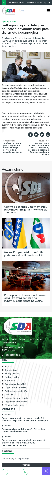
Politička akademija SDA (16, 391)
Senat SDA (10, 380)
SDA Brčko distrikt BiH (15, 405)
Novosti (13, 21)
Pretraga (26, 464)
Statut (8, 366)
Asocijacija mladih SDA (15, 384)
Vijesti (5, 21)
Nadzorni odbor (12, 377)
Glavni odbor (11, 370)
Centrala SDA (11, 394)
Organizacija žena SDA (15, 387)
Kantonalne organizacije (16, 398)
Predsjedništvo (12, 373)
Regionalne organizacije (16, 401)
